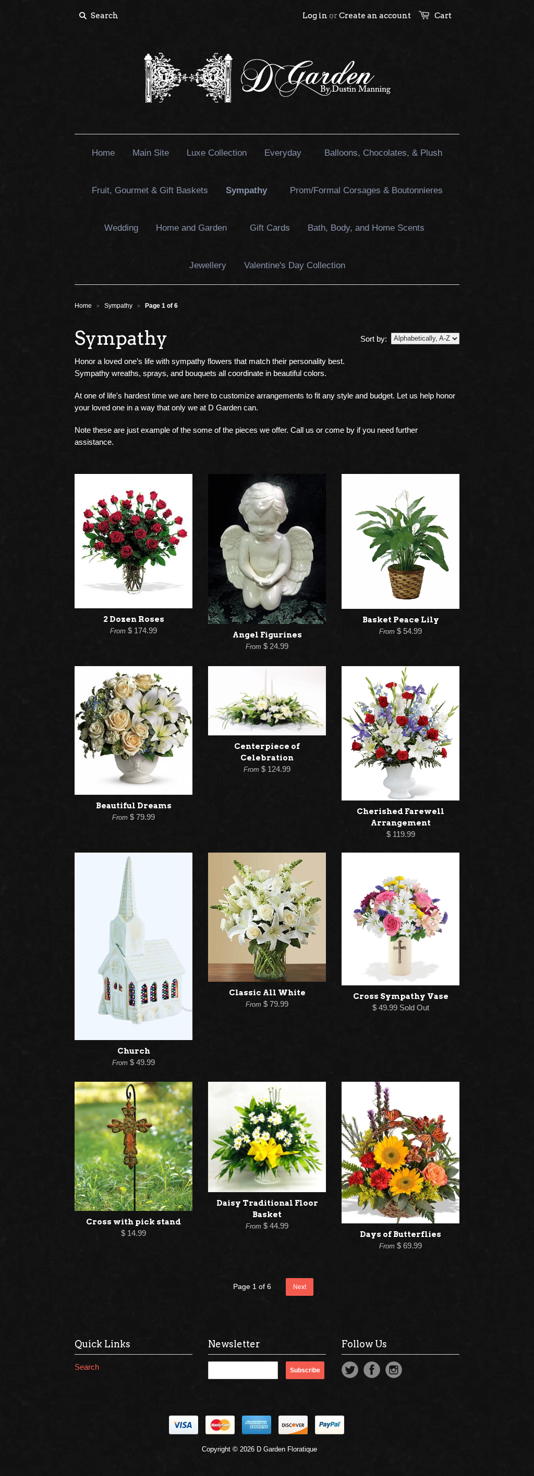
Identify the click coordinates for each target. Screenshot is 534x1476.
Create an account (375, 15)
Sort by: (373, 338)
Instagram (393, 1369)
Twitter (350, 1369)
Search (87, 1366)
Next (299, 1287)
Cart (443, 15)
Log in (314, 15)
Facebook (371, 1369)
